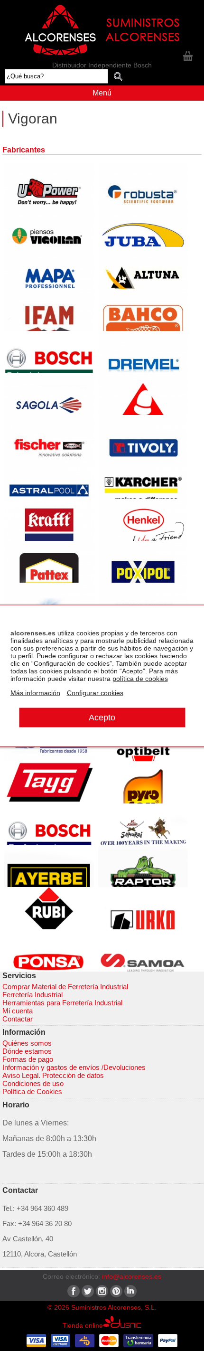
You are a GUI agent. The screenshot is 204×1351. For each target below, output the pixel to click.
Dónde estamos (27, 1051)
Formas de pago (27, 1059)
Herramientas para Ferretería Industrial (62, 1003)
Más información (35, 692)
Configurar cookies (95, 692)
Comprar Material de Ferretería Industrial (65, 987)
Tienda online (83, 1325)
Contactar (17, 1019)
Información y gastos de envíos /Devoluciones (74, 1067)
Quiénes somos (27, 1043)
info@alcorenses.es (131, 1276)
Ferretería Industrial (32, 995)
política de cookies (140, 678)
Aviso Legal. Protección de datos (53, 1075)
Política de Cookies (32, 1091)
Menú (102, 93)
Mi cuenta (17, 1011)
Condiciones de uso (33, 1083)
